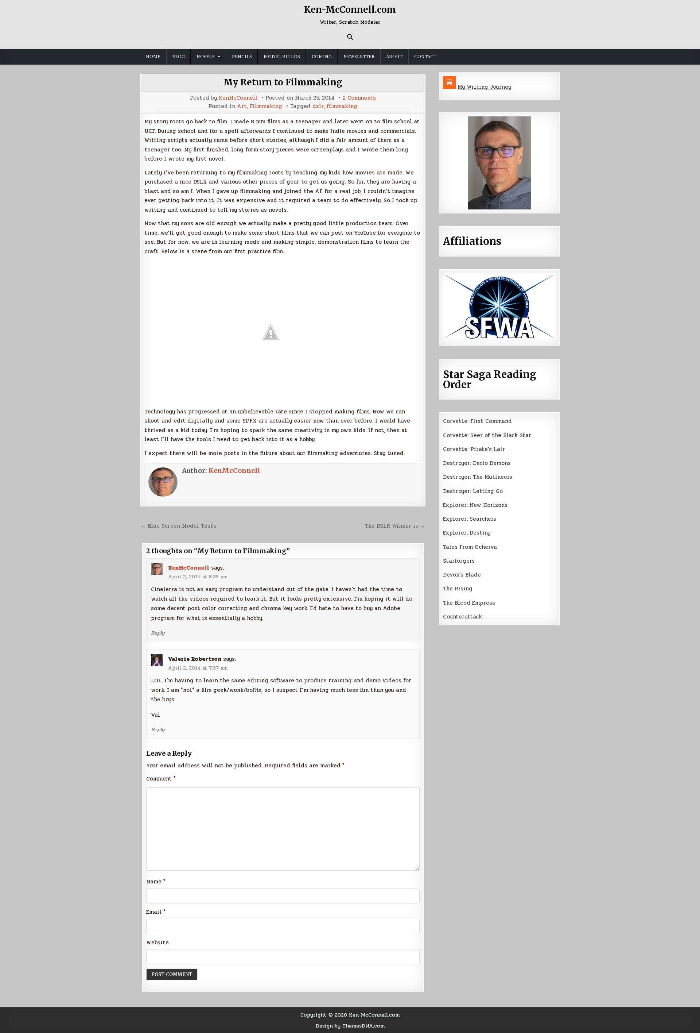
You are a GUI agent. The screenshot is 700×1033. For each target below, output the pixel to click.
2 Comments (359, 98)
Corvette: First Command (477, 421)
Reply (157, 633)
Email (156, 911)
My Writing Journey (484, 86)
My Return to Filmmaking (282, 82)
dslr (318, 106)
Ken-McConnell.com (350, 9)
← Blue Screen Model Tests (178, 525)
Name (156, 881)
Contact (425, 56)
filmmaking (342, 106)
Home (153, 56)
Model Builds (282, 56)
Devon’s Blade (462, 574)
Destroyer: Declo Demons (477, 463)
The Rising (457, 588)
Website (157, 942)
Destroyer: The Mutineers (477, 477)
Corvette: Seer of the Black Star (487, 435)
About (394, 56)
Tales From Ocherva (470, 547)
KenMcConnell (238, 98)
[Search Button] (350, 37)
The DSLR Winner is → (395, 525)
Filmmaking (266, 106)
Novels (206, 56)
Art (242, 106)
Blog (178, 56)
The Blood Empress (469, 602)
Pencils (242, 56)
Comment (161, 778)
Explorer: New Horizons (475, 505)
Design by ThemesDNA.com (350, 1026)
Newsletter (358, 56)
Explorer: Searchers (469, 518)
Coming (322, 56)
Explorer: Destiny (466, 532)
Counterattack (462, 616)
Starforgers (459, 560)
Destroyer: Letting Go (473, 491)
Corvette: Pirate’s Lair (474, 449)
